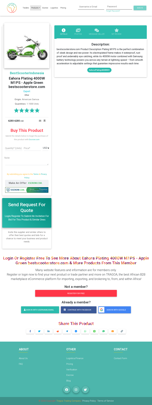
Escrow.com (34, 139)
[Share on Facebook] (30, 331)
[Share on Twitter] (39, 331)
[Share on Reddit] (58, 331)
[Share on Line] (94, 331)
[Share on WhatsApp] (85, 331)
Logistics (54, 8)
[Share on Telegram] (67, 331)
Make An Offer (18, 183)
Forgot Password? (113, 11)
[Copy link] (122, 331)
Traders (26, 8)
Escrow (45, 8)
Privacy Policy (89, 401)
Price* (27, 148)
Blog (68, 381)
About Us (23, 358)
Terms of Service (105, 401)
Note (7, 157)
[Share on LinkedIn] (49, 331)
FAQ (21, 364)
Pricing (63, 8)
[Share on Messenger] (76, 331)
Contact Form (120, 358)
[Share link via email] (113, 331)
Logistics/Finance (74, 358)
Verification (71, 369)
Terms (36, 174)
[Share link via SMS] (103, 331)
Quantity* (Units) (13, 148)
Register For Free (76, 293)
